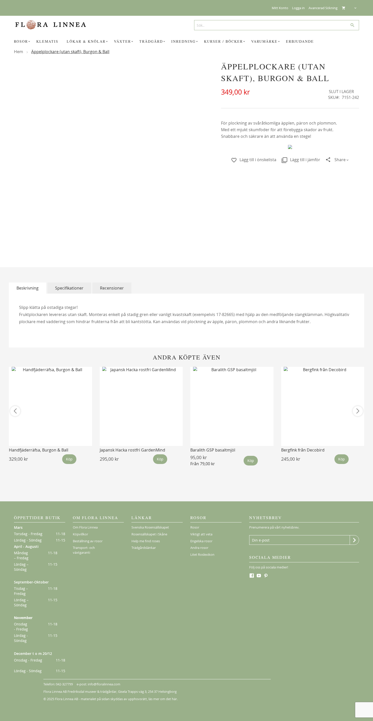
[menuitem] (23, 41)
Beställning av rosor (88, 541)
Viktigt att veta (201, 534)
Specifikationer (69, 288)
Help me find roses (145, 541)
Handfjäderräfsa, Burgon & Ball (38, 450)
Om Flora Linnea (85, 527)
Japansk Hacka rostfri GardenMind (132, 450)
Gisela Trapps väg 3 (132, 691)
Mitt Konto (280, 8)
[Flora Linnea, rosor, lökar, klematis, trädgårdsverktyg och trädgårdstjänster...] (54, 24)
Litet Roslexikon (202, 554)
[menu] (186, 41)
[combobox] (274, 25)
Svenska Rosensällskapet (150, 527)
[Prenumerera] (354, 540)
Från (202, 464)
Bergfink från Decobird (303, 450)
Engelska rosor (201, 541)
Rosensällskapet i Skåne (149, 534)
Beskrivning (27, 288)
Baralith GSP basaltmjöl (212, 450)
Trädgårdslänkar (143, 547)
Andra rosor (199, 547)
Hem (18, 51)
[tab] (27, 288)
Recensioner (112, 288)
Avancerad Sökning (323, 8)
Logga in (298, 8)
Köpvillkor (80, 534)
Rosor (194, 527)
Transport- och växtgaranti (84, 550)
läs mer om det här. (163, 699)
